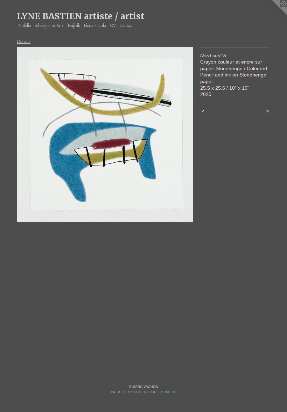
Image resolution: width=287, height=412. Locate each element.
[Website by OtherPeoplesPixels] (273, 14)
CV (113, 26)
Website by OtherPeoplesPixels (143, 392)
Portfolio (24, 26)
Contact (126, 26)
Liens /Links (95, 26)
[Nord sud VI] (105, 134)
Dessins (23, 42)
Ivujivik (73, 26)
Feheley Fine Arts (49, 26)
